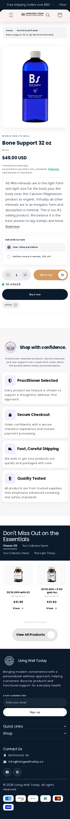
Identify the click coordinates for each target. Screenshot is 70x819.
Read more (12, 226)
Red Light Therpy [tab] (44, 553)
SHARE (8, 305)
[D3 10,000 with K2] (18, 574)
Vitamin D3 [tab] (10, 545)
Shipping (53, 169)
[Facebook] (7, 772)
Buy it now (35, 294)
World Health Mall (27, 30)
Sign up (35, 712)
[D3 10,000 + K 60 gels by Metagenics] (51, 574)
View (16, 608)
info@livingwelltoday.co (26, 762)
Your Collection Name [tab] (35, 545)
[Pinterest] (17, 772)
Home (9, 30)
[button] (11, 15)
